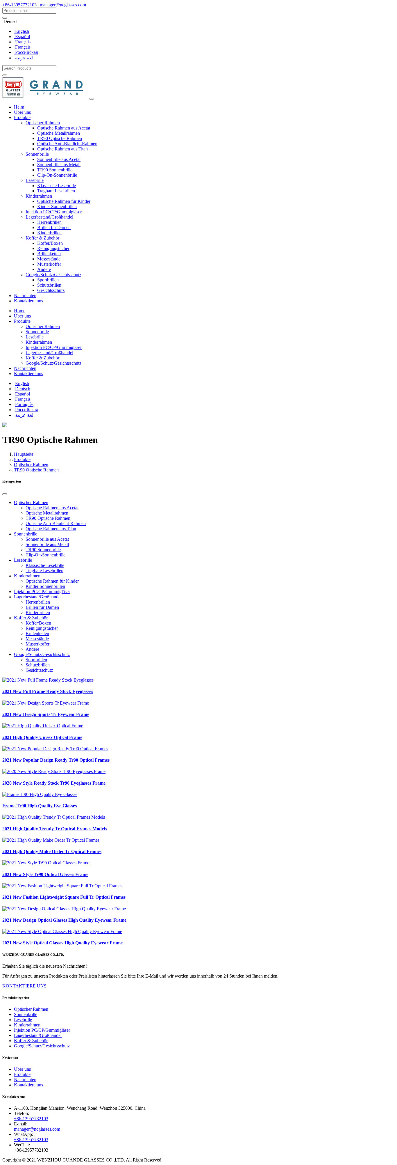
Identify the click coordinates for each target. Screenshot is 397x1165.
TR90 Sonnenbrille (54, 169)
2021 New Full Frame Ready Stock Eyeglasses (47, 691)
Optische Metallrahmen (58, 133)
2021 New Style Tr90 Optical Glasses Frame (45, 874)
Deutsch (22, 388)
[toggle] (91, 99)
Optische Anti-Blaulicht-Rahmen (67, 143)
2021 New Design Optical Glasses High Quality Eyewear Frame (64, 920)
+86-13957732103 (19, 4)
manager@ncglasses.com (63, 4)
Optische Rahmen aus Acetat (63, 127)
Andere (44, 269)
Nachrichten (25, 295)
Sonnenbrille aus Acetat (59, 159)
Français (22, 41)
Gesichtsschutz (51, 290)
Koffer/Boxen (50, 243)
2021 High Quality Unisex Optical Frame (42, 737)
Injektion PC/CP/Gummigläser (54, 211)
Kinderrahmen (39, 196)
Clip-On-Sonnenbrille (57, 175)
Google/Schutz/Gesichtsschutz (53, 274)
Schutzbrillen (49, 285)
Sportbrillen (48, 279)
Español (22, 36)
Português (24, 404)
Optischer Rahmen (43, 122)
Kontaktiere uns (28, 300)
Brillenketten (49, 253)
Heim (19, 106)
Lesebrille (35, 180)
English (21, 31)
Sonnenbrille (37, 154)
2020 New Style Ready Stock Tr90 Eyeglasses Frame (53, 783)
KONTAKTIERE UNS (24, 985)
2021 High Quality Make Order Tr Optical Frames (51, 851)
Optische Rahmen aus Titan (62, 148)
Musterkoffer (49, 264)
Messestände (48, 258)
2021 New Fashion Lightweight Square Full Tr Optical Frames (64, 897)
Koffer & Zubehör (42, 237)
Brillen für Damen (54, 227)
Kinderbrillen (49, 232)
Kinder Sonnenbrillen (57, 206)
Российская (26, 52)
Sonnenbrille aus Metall (59, 164)
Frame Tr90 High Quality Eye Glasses (39, 805)
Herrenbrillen (49, 222)
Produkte (22, 117)
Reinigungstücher (53, 248)
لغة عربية (23, 57)
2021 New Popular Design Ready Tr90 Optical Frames (56, 760)
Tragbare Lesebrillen (56, 190)
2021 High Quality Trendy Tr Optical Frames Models (54, 828)
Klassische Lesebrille (56, 185)
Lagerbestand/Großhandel (49, 216)
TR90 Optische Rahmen (59, 138)
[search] (4, 18)
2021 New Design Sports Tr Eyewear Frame (45, 714)
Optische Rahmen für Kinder (63, 201)
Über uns (22, 112)
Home (19, 310)
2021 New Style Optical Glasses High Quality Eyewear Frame (62, 942)
